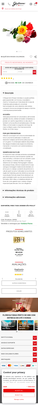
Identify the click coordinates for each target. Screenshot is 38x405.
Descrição (9, 93)
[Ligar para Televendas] (9, 4)
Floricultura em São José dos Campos (25, 326)
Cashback (31, 4)
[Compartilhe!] (35, 57)
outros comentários (19, 283)
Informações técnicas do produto (19, 190)
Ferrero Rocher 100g (19, 249)
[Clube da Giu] (19, 311)
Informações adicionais (15, 197)
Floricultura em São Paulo (8, 327)
